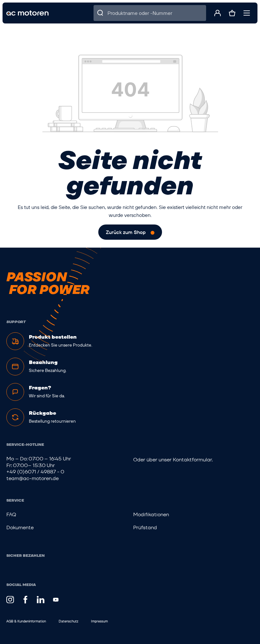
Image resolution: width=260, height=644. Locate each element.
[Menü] (247, 13)
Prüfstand (145, 527)
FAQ (11, 514)
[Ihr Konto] (217, 13)
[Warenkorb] (232, 13)
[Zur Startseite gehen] (27, 13)
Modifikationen (151, 514)
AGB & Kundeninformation (26, 621)
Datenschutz (68, 621)
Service (15, 500)
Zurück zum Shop (126, 232)
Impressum (99, 621)
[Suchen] (100, 13)
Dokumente (20, 527)
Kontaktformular (192, 459)
